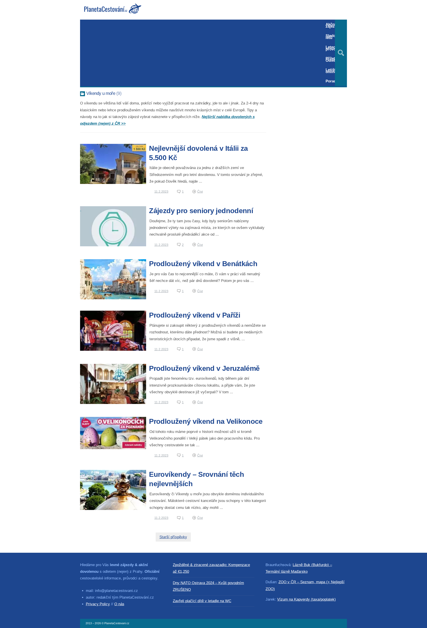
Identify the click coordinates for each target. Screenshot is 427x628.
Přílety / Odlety (332, 59)
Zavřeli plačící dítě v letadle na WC (202, 601)
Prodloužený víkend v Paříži (194, 315)
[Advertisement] (201, 53)
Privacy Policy (98, 604)
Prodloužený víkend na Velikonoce (205, 421)
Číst (200, 191)
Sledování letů (334, 37)
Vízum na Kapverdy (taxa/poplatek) (306, 599)
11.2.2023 (161, 191)
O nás (119, 604)
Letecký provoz (332, 48)
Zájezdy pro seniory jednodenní (201, 211)
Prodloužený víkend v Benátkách (203, 264)
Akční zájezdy (332, 25)
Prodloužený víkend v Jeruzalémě (204, 368)
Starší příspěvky (173, 537)
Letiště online (332, 71)
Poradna (333, 81)
